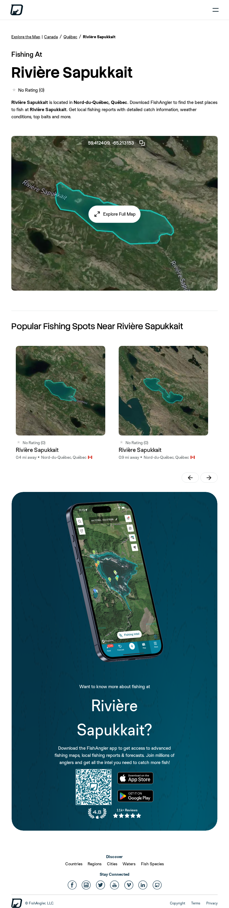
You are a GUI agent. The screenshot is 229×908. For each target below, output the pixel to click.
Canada (51, 36)
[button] (115, 214)
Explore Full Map (119, 214)
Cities (112, 863)
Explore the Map (25, 36)
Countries (74, 863)
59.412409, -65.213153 (111, 143)
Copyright (177, 903)
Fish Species (152, 863)
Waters (129, 863)
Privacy (212, 903)
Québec (70, 36)
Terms (195, 903)
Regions (95, 863)
